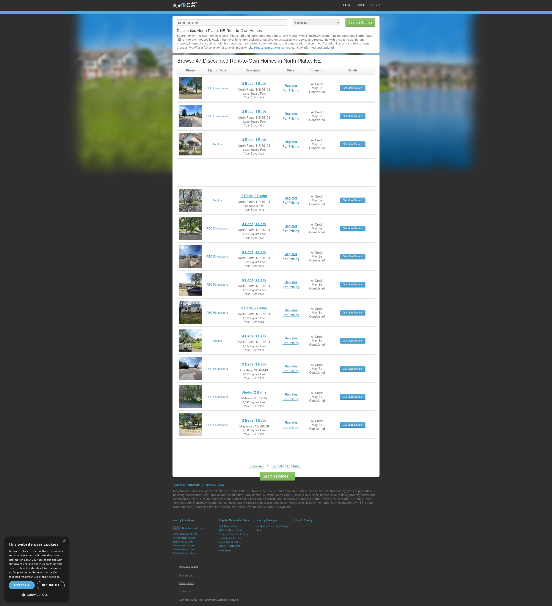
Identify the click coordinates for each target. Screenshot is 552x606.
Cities (176, 528)
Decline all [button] (51, 585)
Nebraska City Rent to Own (233, 534)
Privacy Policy (186, 583)
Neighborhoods (190, 528)
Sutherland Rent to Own (185, 534)
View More (225, 550)
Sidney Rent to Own (229, 545)
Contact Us (185, 591)
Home (347, 5)
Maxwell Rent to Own (183, 549)
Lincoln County (303, 520)
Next (296, 466)
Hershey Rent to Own (183, 537)
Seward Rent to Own (230, 538)
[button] (37, 594)
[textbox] (232, 22)
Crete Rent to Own (228, 542)
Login (375, 5)
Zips (203, 528)
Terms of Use (186, 575)
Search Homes (277, 476)
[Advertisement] (255, 168)
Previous (256, 466)
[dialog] (36, 569)
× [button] (64, 541)
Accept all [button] (22, 585)
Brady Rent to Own (182, 541)
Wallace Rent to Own (183, 545)
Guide (361, 5)
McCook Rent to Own (230, 530)
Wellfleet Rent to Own (183, 553)
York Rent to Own (228, 526)
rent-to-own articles (267, 47)
